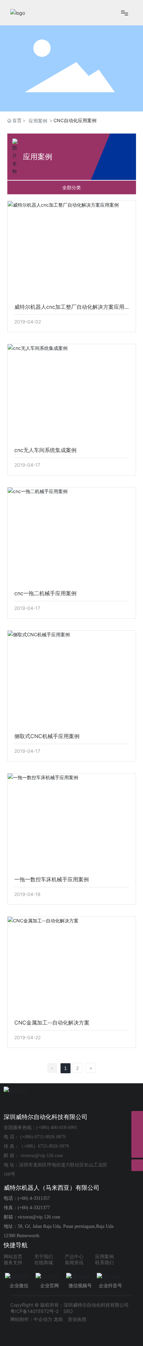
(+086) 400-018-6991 (56, 1127)
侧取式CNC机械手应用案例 (46, 736)
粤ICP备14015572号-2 (34, 1311)
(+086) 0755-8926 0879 (43, 1136)
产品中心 (74, 1256)
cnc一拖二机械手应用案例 (45, 593)
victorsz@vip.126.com (41, 1155)
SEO (68, 1311)
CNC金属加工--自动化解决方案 (51, 1022)
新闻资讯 (74, 1262)
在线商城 (43, 1262)
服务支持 (13, 1262)
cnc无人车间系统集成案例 (45, 450)
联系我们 (104, 1262)
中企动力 (43, 1319)
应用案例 (38, 121)
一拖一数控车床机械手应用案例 (51, 879)
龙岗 (58, 1319)
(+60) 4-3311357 (34, 1198)
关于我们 (43, 1256)
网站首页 (13, 1256)
